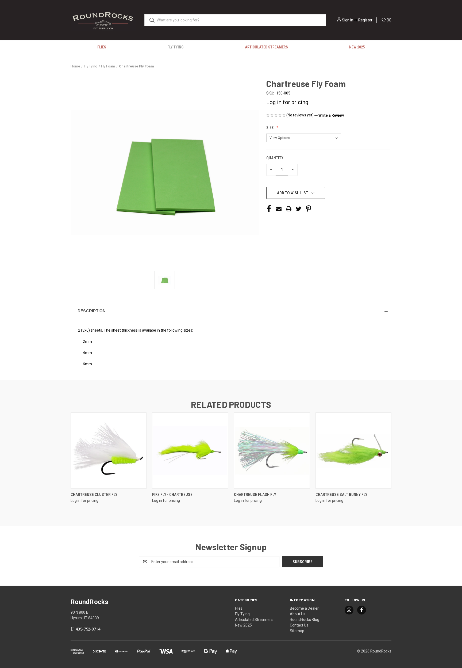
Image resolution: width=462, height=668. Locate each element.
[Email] (279, 208)
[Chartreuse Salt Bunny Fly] (353, 450)
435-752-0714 (88, 629)
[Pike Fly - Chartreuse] (190, 450)
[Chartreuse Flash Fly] (272, 450)
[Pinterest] (308, 208)
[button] (329, 115)
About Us (297, 614)
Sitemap (297, 631)
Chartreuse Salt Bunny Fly (341, 494)
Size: (270, 128)
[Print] (288, 208)
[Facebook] (269, 208)
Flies (101, 47)
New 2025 (357, 47)
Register (365, 20)
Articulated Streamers (266, 47)
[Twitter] (298, 208)
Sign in (347, 20)
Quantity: (275, 158)
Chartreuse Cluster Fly (94, 494)
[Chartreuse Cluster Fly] (108, 450)
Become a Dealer (304, 608)
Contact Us (299, 625)
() (388, 20)
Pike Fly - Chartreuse (172, 494)
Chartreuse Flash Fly (255, 494)
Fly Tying (175, 47)
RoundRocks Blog (304, 619)
